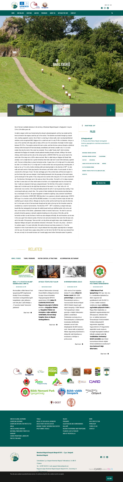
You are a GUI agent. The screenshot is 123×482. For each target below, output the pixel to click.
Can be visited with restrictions (90, 163)
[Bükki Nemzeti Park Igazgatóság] (38, 392)
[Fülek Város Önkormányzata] (106, 371)
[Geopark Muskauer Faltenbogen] (64, 371)
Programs (44, 13)
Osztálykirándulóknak (88, 167)
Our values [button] (20, 13)
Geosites (84, 174)
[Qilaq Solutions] (110, 469)
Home (13, 13)
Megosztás (102, 183)
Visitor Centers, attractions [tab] (47, 258)
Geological (92, 160)
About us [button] (52, 13)
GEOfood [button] (29, 13)
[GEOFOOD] (52, 371)
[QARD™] (94, 381)
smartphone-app (90, 126)
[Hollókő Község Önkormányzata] (26, 381)
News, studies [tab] (16, 258)
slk (111, 5)
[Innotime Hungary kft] (82, 381)
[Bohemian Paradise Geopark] (87, 371)
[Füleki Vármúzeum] (76, 371)
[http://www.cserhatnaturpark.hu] (70, 381)
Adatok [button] (36, 13)
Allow (109, 478)
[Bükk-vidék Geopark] (69, 392)
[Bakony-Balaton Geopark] (93, 392)
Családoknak (102, 156)
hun (106, 5)
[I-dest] (55, 402)
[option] (25, 110)
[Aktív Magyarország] (41, 381)
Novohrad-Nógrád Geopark (89, 152)
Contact (73, 13)
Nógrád (104, 163)
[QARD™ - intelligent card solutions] (98, 469)
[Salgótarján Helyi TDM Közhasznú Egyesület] (57, 381)
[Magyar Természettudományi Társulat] (71, 402)
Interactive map (63, 13)
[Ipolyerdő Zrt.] (40, 371)
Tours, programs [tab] (29, 258)
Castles (84, 160)
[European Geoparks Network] (29, 371)
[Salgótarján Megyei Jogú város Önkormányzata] (97, 371)
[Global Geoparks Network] (17, 371)
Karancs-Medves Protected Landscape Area (93, 170)
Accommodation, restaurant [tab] (69, 258)
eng (108, 5)
